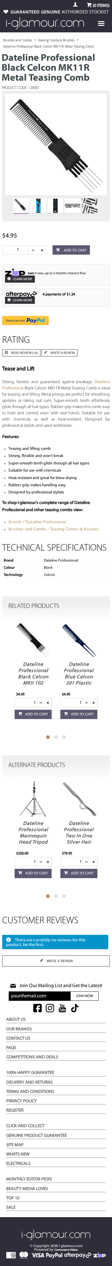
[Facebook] (37, 1009)
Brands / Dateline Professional (37, 522)
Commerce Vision (66, 1250)
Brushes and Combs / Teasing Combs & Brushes (53, 529)
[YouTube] (62, 1009)
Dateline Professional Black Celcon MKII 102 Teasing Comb (33, 677)
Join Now (84, 996)
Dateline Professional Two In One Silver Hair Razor (79, 836)
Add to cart (74, 250)
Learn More (22, 279)
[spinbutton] (16, 250)
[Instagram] (50, 1009)
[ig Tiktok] (75, 1009)
